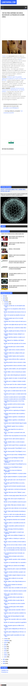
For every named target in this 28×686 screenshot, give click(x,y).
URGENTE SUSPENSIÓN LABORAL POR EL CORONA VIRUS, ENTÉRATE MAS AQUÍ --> (13, 190)
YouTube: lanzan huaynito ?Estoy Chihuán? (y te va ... (15, 464)
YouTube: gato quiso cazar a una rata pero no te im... (14, 480)
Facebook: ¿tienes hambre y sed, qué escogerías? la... (15, 369)
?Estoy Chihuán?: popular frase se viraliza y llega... (13, 426)
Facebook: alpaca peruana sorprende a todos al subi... (14, 610)
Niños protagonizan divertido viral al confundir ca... (14, 520)
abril (5, 650)
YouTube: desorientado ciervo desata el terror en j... (15, 312)
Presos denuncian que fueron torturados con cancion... (14, 553)
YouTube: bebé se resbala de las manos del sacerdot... (13, 407)
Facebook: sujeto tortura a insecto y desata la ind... (14, 350)
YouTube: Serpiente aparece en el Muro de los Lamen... (14, 626)
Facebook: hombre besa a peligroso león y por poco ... (14, 353)
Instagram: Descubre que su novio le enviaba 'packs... (14, 347)
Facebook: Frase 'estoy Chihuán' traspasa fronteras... (13, 467)
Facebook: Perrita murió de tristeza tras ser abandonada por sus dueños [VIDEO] (13, 90)
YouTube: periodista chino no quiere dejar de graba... (14, 600)
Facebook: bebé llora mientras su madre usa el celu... (14, 337)
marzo (5, 652)
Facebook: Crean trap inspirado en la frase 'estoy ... (15, 436)
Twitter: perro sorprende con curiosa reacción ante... (14, 604)
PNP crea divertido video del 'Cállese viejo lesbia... (15, 548)
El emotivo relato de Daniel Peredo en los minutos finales (17, 243)
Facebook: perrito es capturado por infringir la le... (14, 411)
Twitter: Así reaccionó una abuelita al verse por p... (14, 315)
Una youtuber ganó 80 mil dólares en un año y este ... (14, 483)
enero (5, 656)
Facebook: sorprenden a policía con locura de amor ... (14, 526)
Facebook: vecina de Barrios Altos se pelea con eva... (14, 359)
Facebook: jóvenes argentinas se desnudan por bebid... (14, 417)
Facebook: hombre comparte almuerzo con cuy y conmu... (15, 575)
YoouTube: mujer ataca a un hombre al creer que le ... (15, 588)
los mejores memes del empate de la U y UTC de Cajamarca (17, 274)
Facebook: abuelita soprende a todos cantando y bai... (15, 559)
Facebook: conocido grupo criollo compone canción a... (13, 607)
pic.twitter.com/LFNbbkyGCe (11, 108)
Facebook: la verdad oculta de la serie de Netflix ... (15, 399)
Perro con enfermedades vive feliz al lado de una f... (15, 550)
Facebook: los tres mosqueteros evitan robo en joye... (14, 309)
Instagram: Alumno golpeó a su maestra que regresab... (14, 532)
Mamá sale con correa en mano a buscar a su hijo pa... (15, 545)
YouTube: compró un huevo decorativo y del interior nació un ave (17, 286)
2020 (4, 296)
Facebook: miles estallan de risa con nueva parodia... (13, 578)
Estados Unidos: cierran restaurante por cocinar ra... (15, 372)
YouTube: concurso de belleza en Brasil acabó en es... (15, 542)
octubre (6, 638)
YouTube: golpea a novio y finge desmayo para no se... (15, 582)
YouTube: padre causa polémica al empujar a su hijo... (14, 535)
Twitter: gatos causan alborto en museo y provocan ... (13, 594)
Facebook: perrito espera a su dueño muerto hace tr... (15, 394)
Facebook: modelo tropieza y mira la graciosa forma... (14, 356)
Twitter (4, 56)
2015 (4, 663)
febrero (6, 654)
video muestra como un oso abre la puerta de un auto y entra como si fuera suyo (17, 262)
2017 (4, 659)
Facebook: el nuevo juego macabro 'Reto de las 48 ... (15, 496)
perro (20, 59)
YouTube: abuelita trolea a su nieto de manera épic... (14, 442)
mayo (5, 648)
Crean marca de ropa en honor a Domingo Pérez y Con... (15, 455)
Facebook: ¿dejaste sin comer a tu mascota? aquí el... (15, 378)
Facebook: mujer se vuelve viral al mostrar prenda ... (15, 591)
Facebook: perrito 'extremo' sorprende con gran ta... (14, 486)
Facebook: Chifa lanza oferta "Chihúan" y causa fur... (14, 493)
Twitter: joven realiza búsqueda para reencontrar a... (15, 375)
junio (5, 646)
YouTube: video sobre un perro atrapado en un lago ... (14, 499)
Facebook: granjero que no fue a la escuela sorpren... (13, 318)
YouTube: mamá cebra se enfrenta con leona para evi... (15, 489)
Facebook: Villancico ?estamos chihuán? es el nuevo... (14, 334)
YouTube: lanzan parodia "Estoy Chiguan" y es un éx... (15, 452)
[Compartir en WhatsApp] (11, 143)
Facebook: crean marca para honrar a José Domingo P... (13, 461)
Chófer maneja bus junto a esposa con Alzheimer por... (15, 569)
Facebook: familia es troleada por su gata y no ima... (14, 539)
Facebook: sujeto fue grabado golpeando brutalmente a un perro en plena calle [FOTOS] (14, 78)
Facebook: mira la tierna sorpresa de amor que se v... (15, 322)
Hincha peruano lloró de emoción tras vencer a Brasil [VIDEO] (16, 237)
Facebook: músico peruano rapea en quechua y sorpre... (14, 414)
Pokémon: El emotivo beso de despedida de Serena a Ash (17, 255)
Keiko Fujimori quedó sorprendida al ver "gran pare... (14, 635)
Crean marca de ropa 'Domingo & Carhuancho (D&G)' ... (14, 458)
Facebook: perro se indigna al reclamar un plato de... (14, 381)
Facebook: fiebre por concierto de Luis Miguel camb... (14, 566)
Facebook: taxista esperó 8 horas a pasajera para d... (15, 445)
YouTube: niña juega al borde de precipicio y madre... (14, 529)
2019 (4, 298)
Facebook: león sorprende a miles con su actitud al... (15, 619)
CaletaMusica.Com (4, 670)
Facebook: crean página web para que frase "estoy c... (15, 325)
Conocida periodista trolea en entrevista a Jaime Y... (15, 362)
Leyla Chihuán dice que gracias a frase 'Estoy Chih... (14, 401)
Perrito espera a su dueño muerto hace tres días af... (15, 391)
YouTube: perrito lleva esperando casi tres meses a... (15, 344)
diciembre (6, 301)
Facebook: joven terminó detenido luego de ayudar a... (15, 423)
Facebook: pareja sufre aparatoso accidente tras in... (15, 613)
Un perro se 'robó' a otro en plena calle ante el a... (15, 514)
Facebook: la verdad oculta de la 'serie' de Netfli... (15, 397)
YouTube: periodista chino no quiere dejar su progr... (14, 597)
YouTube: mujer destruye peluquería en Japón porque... (14, 616)
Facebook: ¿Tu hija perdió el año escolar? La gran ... (15, 388)
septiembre (6, 640)
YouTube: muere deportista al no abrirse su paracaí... (13, 429)
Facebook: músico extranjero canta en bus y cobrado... (14, 556)
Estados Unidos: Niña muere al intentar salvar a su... (14, 505)
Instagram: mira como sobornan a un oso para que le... (15, 508)
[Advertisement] (14, 28)
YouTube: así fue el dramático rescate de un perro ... (15, 502)
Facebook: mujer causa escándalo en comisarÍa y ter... (15, 517)
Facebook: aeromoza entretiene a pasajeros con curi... (14, 572)
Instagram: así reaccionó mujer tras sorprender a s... (15, 563)
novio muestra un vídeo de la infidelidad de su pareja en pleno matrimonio (17, 268)
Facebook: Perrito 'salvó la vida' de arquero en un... (14, 439)
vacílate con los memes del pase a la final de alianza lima (12, 234)
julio (5, 644)
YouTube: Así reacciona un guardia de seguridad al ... (15, 623)
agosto (6, 642)
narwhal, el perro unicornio (14, 249)
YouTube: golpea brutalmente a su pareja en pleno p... (15, 474)
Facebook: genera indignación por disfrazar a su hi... (15, 629)
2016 (4, 661)
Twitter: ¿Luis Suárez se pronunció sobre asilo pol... (14, 433)
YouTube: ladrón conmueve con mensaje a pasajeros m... (13, 585)
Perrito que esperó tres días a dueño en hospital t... (15, 385)
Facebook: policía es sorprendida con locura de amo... (14, 523)
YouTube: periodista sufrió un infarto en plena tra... (14, 404)
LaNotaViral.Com (9, 2)
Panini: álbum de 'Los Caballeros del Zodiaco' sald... (14, 340)
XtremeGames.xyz (4, 672)
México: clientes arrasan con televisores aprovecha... (13, 470)
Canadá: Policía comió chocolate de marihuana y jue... (15, 511)
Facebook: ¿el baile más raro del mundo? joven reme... (14, 306)
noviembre (6, 303)
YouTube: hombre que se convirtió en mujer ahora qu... (15, 328)
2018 (4, 300)
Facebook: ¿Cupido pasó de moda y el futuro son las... (15, 331)
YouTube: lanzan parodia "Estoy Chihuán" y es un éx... (15, 448)
